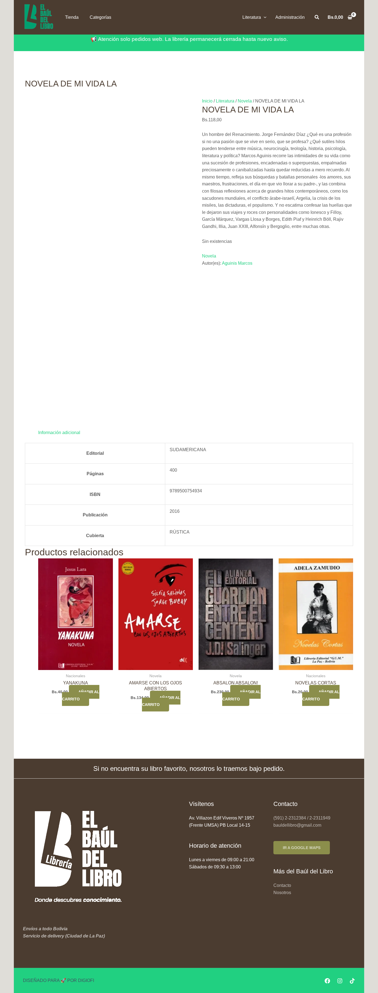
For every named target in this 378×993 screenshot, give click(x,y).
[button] (263, 17)
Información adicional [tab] (59, 432)
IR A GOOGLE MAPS (301, 847)
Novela (245, 101)
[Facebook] (327, 981)
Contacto (282, 885)
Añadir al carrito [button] (80, 695)
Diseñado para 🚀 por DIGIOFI (58, 980)
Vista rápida (75, 664)
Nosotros (282, 892)
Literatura (225, 101)
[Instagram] (340, 981)
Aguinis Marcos (237, 263)
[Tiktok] (352, 981)
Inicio (207, 101)
